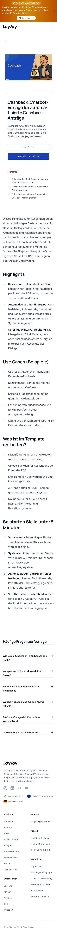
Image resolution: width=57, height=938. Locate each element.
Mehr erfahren (26, 18)
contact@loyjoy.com (40, 844)
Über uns (8, 886)
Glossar (7, 863)
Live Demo (28, 147)
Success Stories (11, 839)
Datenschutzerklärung (41, 878)
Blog (6, 904)
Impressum (36, 866)
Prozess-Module (11, 851)
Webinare (8, 898)
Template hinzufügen (28, 156)
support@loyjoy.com (40, 821)
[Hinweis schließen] (53, 11)
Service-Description (40, 884)
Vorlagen (8, 845)
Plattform (8, 827)
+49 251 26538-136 (40, 850)
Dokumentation (11, 869)
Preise (6, 833)
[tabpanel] (28, 67)
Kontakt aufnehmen (40, 838)
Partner (7, 892)
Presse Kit (8, 910)
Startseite (8, 821)
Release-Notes (11, 857)
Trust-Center (37, 890)
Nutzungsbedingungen (42, 872)
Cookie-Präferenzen (40, 896)
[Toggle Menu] (52, 27)
